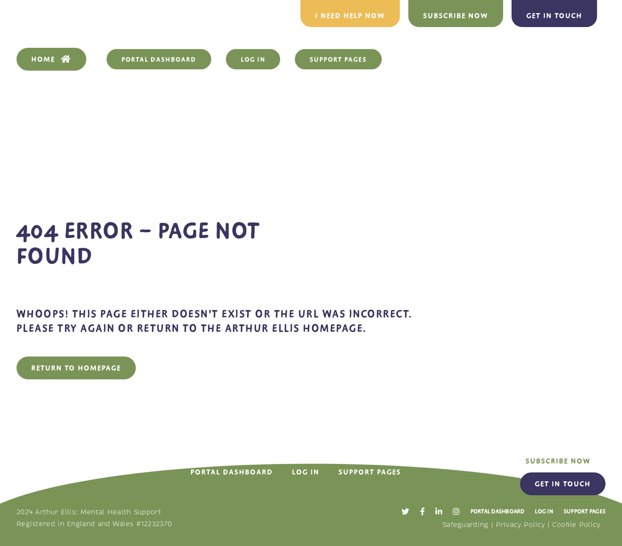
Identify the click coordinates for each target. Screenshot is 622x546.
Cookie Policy (576, 525)
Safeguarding (466, 525)
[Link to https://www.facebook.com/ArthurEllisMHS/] (422, 511)
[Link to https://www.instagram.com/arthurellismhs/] (456, 511)
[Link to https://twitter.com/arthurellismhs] (405, 511)
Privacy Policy (520, 525)
